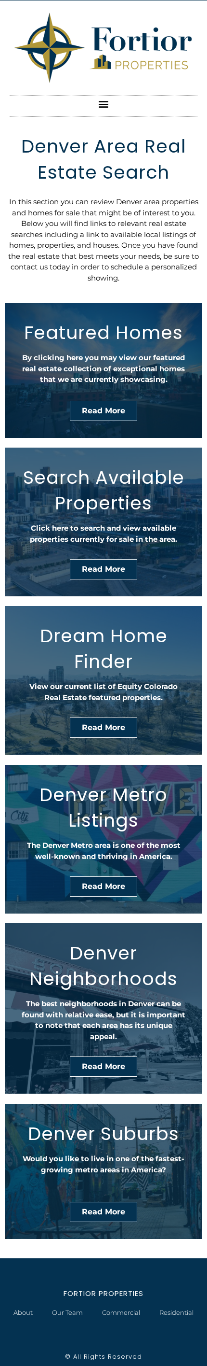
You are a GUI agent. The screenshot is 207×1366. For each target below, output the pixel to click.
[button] (104, 104)
